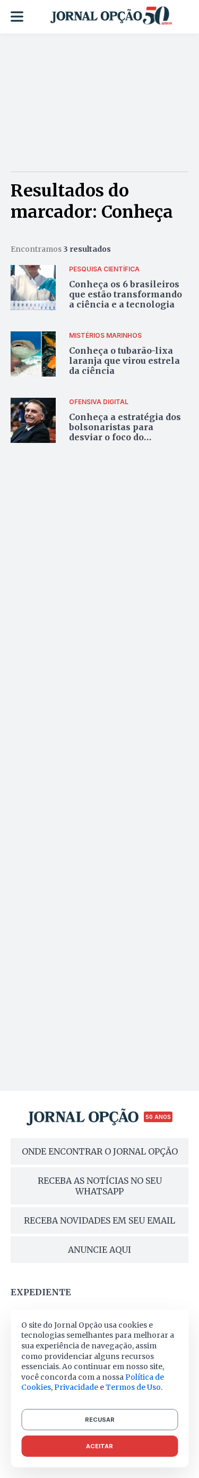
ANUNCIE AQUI (99, 1249)
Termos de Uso (133, 1387)
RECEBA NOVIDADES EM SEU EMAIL (99, 1220)
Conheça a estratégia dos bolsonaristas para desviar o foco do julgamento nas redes (125, 432)
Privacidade (76, 1387)
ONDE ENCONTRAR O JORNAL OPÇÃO (100, 1151)
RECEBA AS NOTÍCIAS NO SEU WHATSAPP (100, 1186)
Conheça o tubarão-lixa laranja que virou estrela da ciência (124, 360)
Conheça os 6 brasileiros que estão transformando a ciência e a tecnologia (125, 294)
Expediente (41, 1292)
